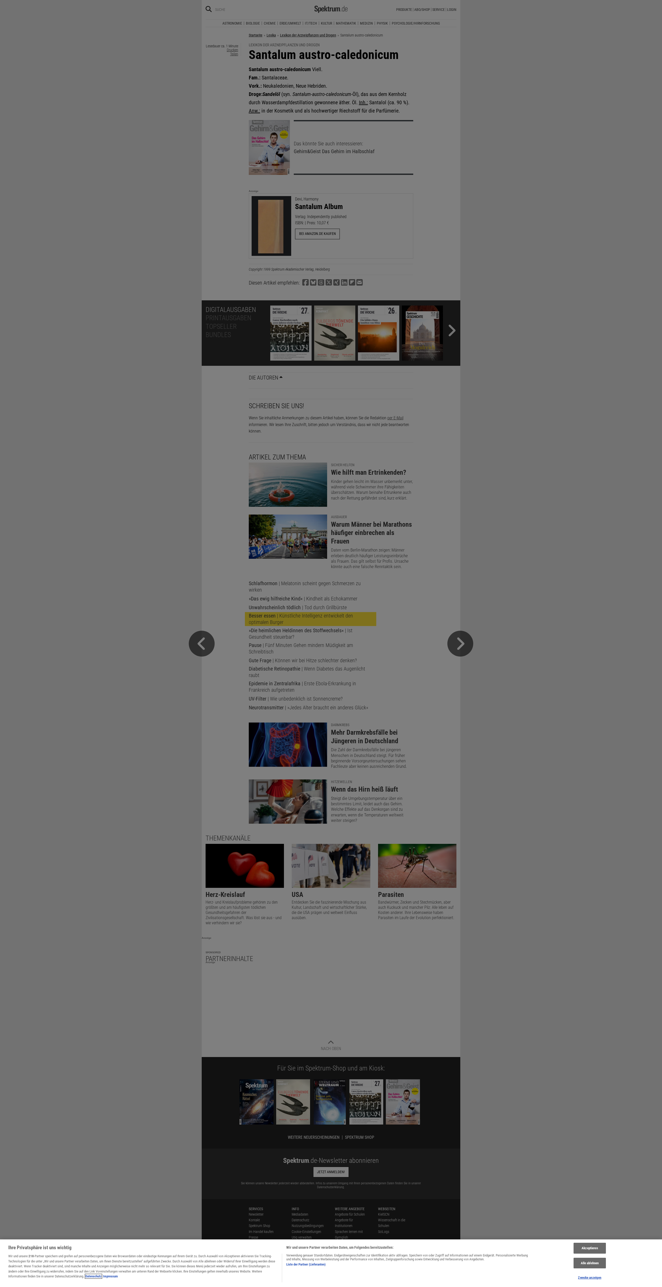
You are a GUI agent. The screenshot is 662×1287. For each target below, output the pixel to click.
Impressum (110, 1276)
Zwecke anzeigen (589, 1277)
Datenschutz (93, 1276)
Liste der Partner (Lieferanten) (306, 1264)
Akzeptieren (590, 1248)
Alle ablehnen (590, 1263)
